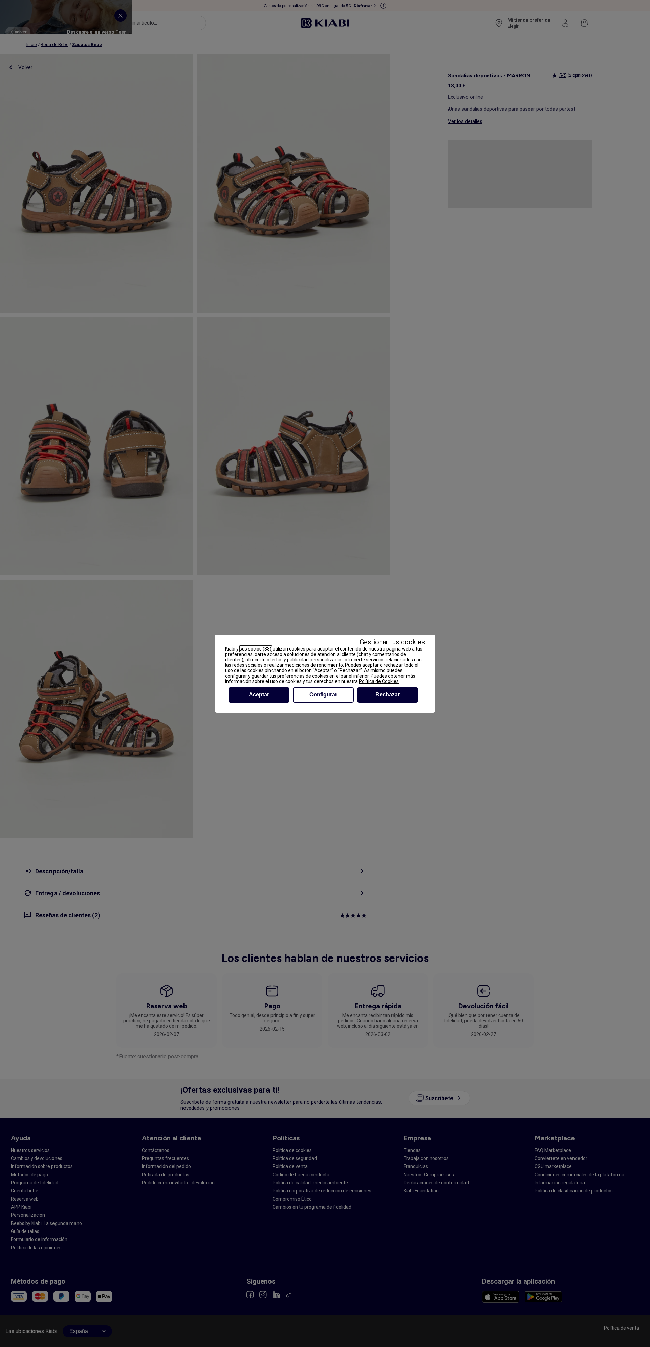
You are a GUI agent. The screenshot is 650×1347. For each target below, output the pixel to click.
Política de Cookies (379, 681)
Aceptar (259, 695)
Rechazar (387, 695)
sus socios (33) (256, 649)
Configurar (323, 695)
